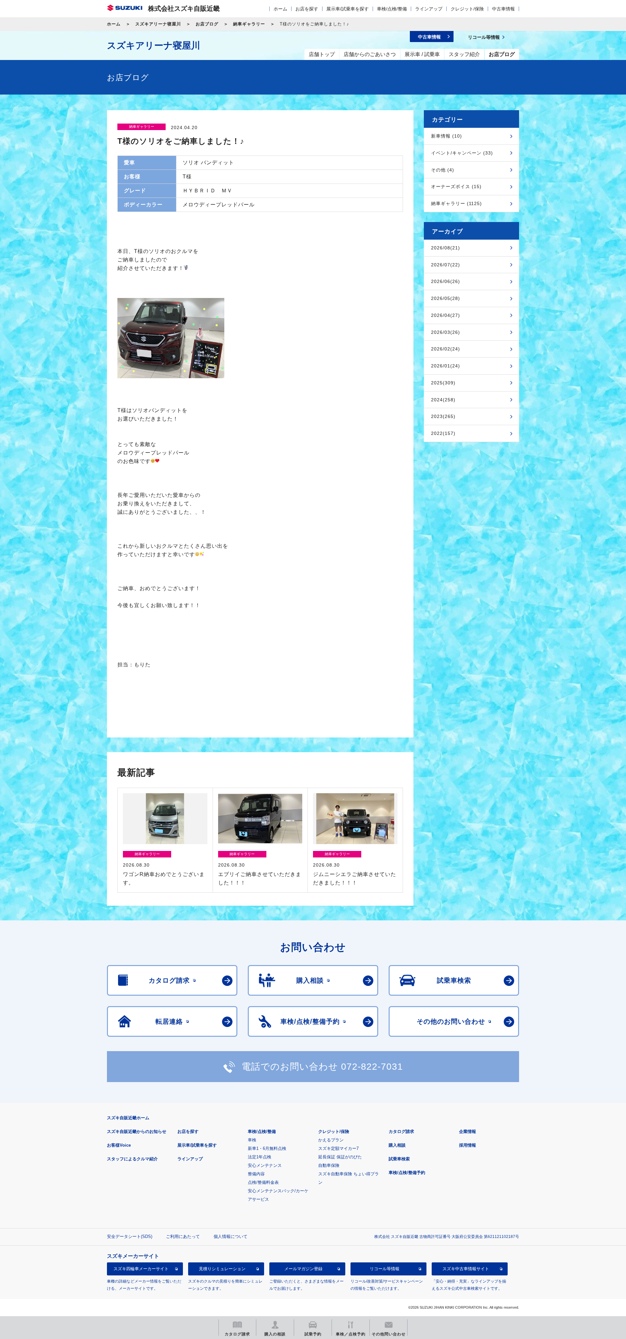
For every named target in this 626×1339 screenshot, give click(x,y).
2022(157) (443, 433)
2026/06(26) (445, 281)
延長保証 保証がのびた (340, 1156)
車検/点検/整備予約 (407, 1172)
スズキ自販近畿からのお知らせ (136, 1131)
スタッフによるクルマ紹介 (132, 1158)
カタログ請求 (401, 1131)
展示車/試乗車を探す (347, 9)
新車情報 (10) (446, 136)
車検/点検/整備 (392, 9)
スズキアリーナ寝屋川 (158, 24)
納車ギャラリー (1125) (456, 203)
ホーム (280, 9)
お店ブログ (207, 24)
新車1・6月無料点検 (267, 1148)
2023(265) (443, 416)
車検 (252, 1140)
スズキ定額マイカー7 (338, 1148)
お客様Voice (119, 1145)
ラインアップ (428, 9)
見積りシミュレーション (222, 1268)
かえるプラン (331, 1140)
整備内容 (256, 1173)
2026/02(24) (445, 348)
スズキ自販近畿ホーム (128, 1117)
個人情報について (230, 1236)
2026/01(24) (445, 365)
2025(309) (443, 382)
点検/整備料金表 (263, 1182)
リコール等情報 (384, 1268)
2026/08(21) (445, 247)
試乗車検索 (399, 1158)
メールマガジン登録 (303, 1268)
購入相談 (397, 1145)
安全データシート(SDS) (129, 1236)
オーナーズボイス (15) (456, 186)
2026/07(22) (445, 264)
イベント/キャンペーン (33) (462, 153)
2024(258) (443, 399)
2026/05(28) (445, 298)
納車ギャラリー (249, 24)
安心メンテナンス (265, 1165)
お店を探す (306, 9)
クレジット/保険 (467, 9)
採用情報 (467, 1145)
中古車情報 (503, 9)
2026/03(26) (445, 332)
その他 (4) (442, 169)
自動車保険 (328, 1165)
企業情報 (467, 1131)
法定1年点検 (259, 1156)
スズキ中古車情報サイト (465, 1268)
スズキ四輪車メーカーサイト (141, 1268)
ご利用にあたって (183, 1236)
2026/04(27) (445, 315)
